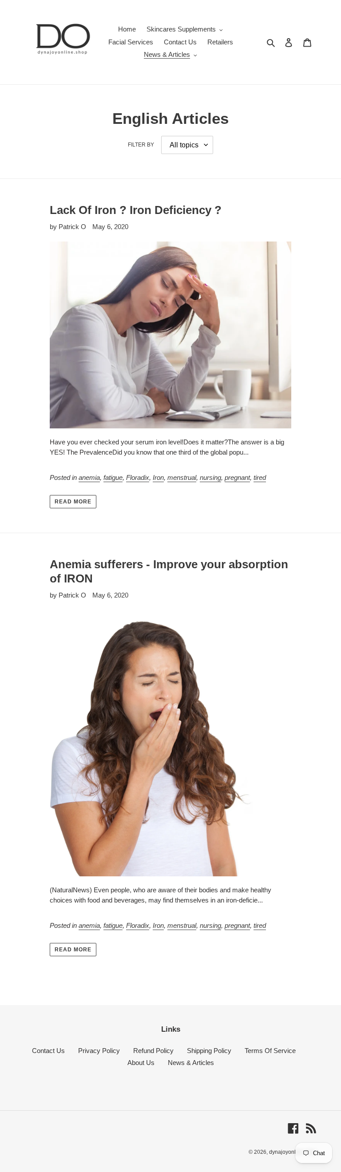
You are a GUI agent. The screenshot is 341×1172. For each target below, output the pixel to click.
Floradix (137, 477)
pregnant (237, 477)
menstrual (181, 477)
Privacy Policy (99, 1050)
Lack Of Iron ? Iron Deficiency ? (136, 210)
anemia (89, 477)
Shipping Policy (209, 1050)
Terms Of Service (270, 1050)
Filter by (141, 145)
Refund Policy (153, 1050)
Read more (73, 502)
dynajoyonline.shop (293, 1152)
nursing (210, 477)
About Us (141, 1062)
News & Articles (191, 1062)
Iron (158, 477)
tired (260, 477)
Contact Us (48, 1050)
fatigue (113, 477)
